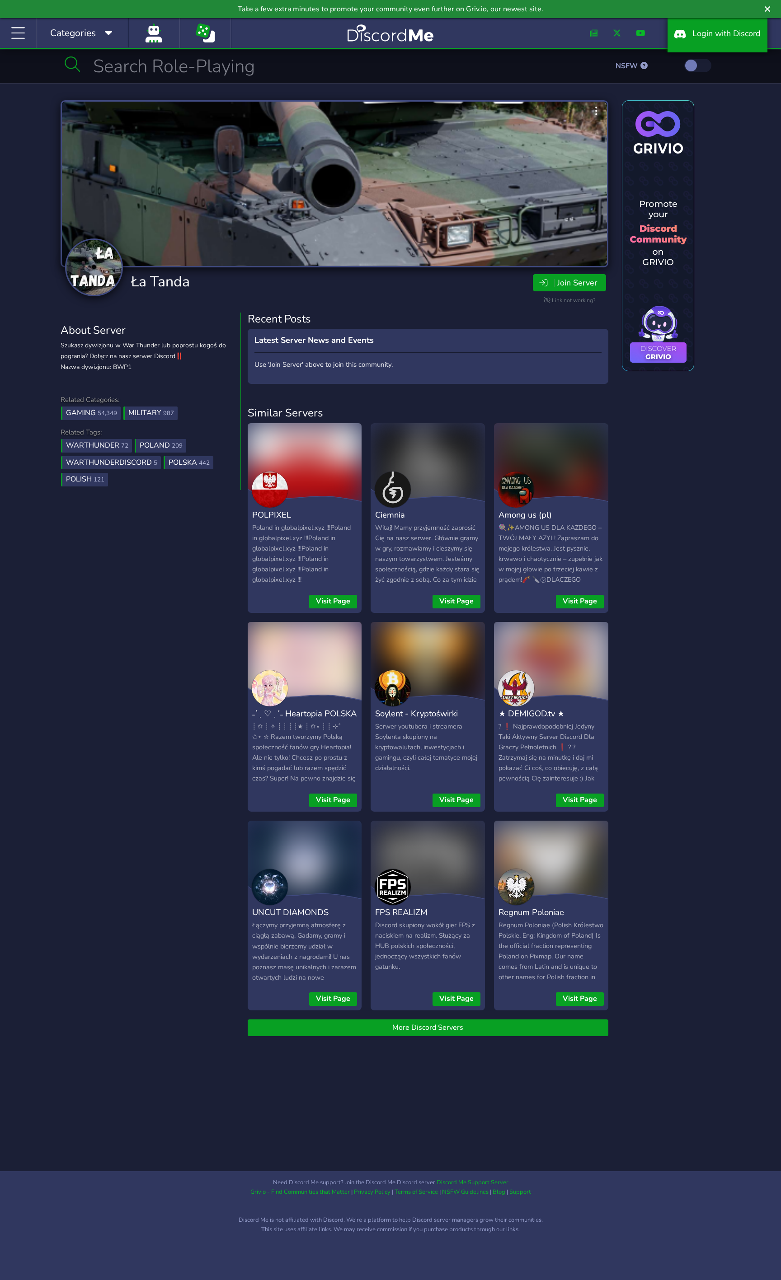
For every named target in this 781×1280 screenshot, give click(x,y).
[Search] (73, 64)
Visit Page (333, 601)
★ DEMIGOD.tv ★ (532, 713)
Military (151, 413)
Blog (499, 1192)
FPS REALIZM (401, 912)
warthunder (97, 445)
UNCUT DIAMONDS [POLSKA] (290, 918)
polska (189, 462)
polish (85, 479)
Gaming (91, 413)
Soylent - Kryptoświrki (416, 713)
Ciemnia (390, 514)
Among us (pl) (525, 514)
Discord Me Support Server (472, 1182)
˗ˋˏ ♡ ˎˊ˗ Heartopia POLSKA (304, 713)
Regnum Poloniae (531, 912)
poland (161, 445)
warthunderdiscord (111, 462)
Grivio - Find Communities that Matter (300, 1192)
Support (520, 1192)
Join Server (577, 282)
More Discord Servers (427, 1027)
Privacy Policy (372, 1192)
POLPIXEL (271, 514)
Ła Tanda (160, 281)
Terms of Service (416, 1192)
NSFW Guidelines (465, 1192)
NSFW (628, 66)
